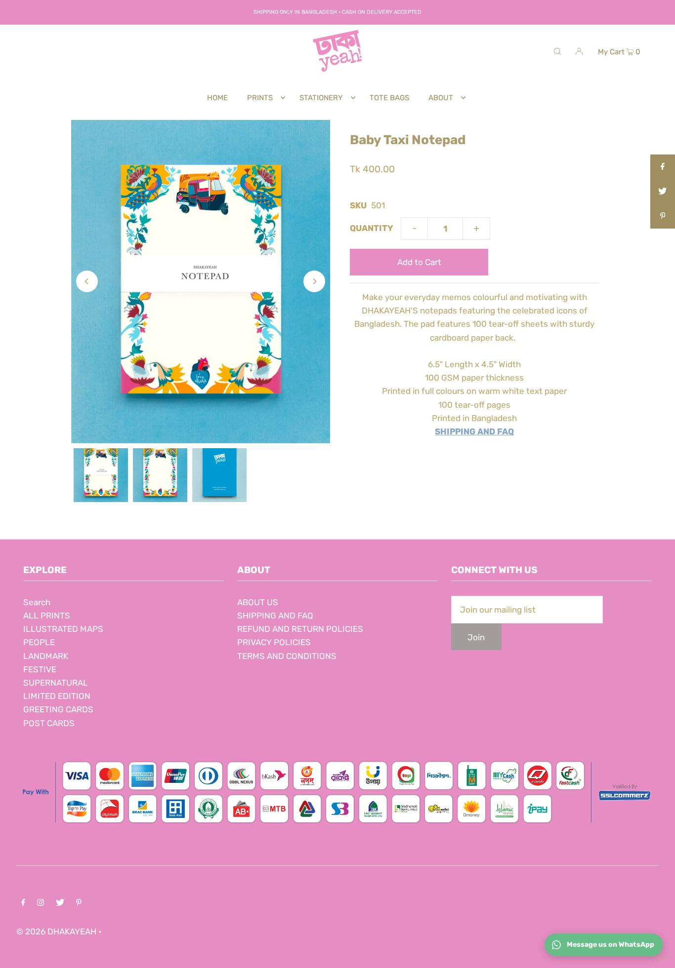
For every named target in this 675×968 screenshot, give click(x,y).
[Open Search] (557, 51)
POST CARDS (49, 723)
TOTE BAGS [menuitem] (389, 97)
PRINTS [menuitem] (260, 97)
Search (36, 602)
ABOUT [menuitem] (440, 97)
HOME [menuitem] (217, 97)
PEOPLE (39, 642)
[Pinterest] (79, 903)
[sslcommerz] (337, 827)
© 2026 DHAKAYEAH (57, 931)
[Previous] (87, 281)
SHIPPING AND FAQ (275, 615)
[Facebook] (23, 903)
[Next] (314, 281)
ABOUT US (257, 602)
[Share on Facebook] (662, 167)
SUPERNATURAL (55, 683)
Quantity (371, 228)
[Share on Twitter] (662, 191)
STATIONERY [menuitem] (321, 97)
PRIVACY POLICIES (274, 642)
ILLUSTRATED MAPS (63, 629)
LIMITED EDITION (56, 696)
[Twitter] (60, 903)
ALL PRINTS (46, 615)
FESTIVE (39, 669)
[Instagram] (40, 903)
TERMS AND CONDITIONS (287, 656)
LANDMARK (45, 656)
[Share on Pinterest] (662, 216)
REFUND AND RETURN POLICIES (300, 629)
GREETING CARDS (58, 709)
